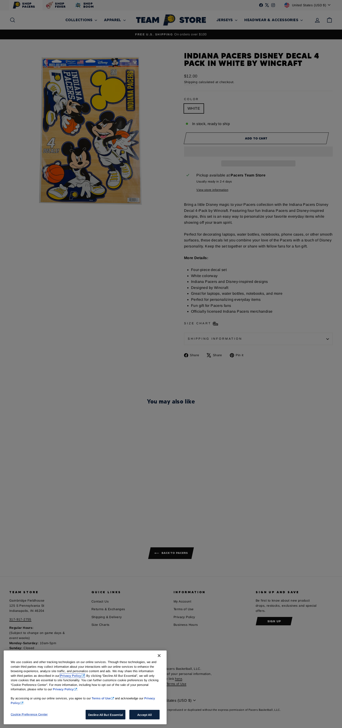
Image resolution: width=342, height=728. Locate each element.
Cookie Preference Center (29, 714)
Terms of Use (101, 698)
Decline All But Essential (105, 714)
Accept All (144, 714)
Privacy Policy (70, 675)
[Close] (159, 655)
